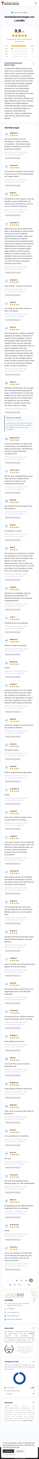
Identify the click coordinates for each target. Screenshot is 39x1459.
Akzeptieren (8, 1451)
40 (10, 1285)
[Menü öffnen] (35, 3)
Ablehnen (20, 1451)
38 (26, 1280)
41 (15, 1285)
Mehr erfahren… (28, 1420)
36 (17, 1280)
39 (31, 1280)
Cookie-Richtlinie (9, 1454)
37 (21, 1280)
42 (20, 1285)
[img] (33, 64)
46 (29, 1285)
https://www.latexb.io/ (14, 1319)
